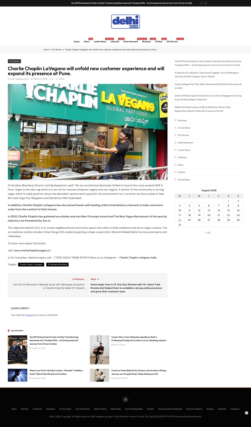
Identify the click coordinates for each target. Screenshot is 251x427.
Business (147, 40)
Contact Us (37, 409)
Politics (160, 40)
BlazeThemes (195, 416)
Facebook (222, 409)
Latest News (101, 40)
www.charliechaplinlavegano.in (32, 250)
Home (77, 41)
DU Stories (173, 40)
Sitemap (210, 409)
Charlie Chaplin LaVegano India (137, 257)
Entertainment (131, 40)
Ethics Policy (116, 409)
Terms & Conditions (194, 409)
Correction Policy (83, 409)
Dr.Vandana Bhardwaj (57, 264)
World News (184, 179)
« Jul (207, 232)
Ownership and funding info (170, 409)
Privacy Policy (65, 409)
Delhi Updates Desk (19, 79)
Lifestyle (116, 40)
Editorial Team (100, 409)
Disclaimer (50, 409)
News (88, 40)
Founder (150, 409)
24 (179, 220)
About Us (24, 409)
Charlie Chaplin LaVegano (31, 264)
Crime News (184, 127)
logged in (30, 315)
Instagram (234, 409)
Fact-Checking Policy (134, 409)
